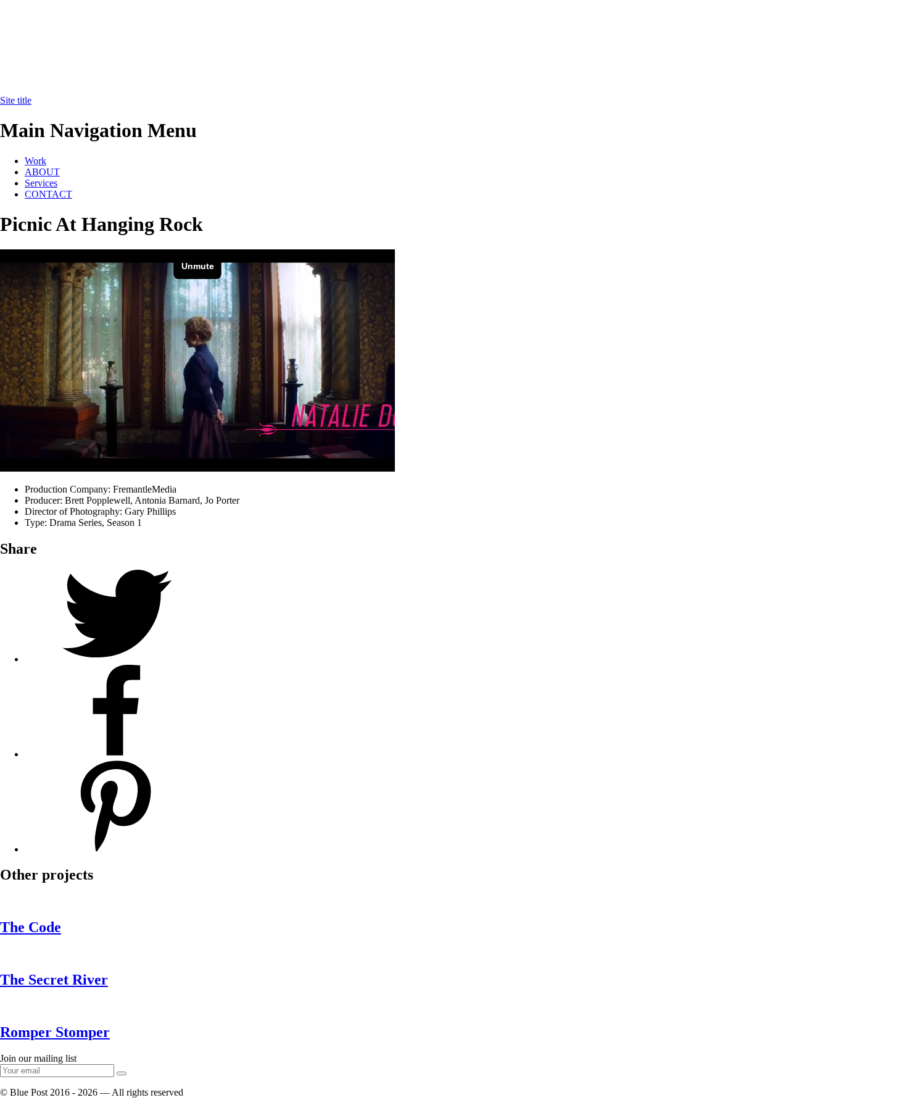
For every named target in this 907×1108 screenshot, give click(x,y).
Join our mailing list (38, 1058)
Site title (15, 100)
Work (35, 161)
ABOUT (42, 172)
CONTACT (48, 194)
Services (41, 183)
